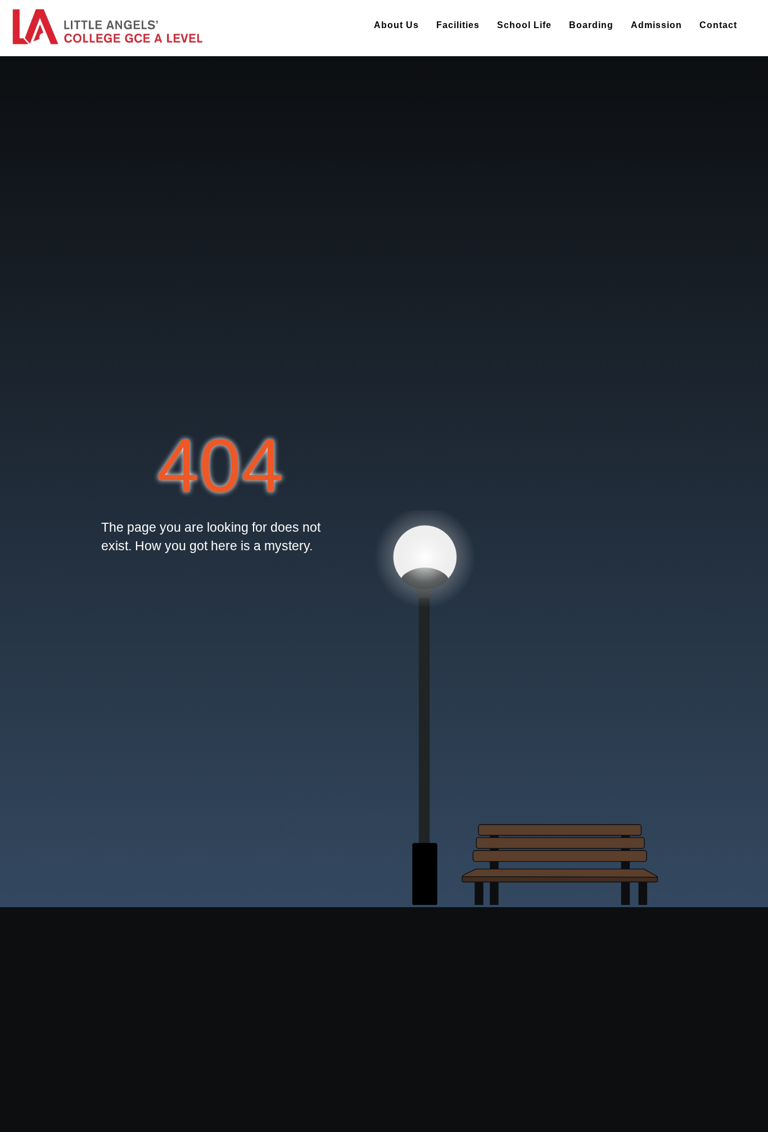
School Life (524, 25)
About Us (396, 25)
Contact (718, 25)
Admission (656, 25)
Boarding (591, 25)
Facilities (458, 25)
